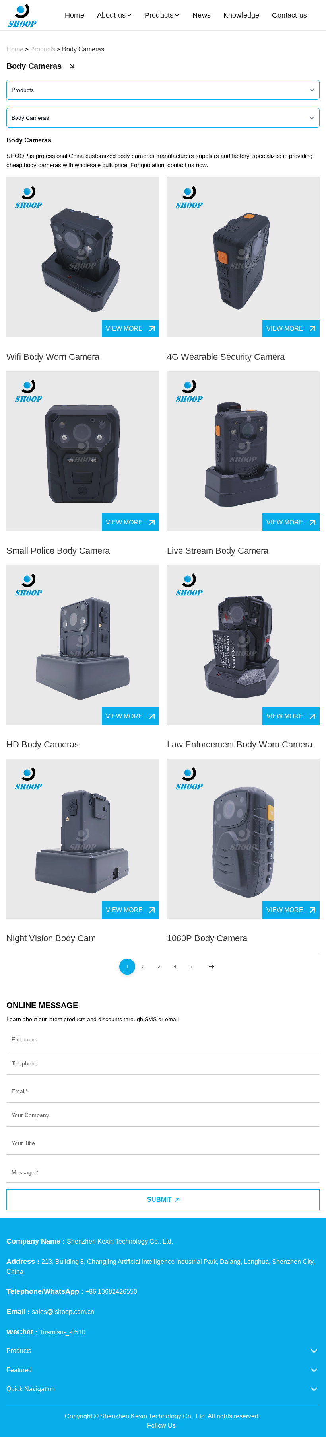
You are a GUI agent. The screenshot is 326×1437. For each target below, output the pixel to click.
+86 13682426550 (111, 1291)
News (201, 15)
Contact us (289, 15)
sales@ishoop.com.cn (63, 1311)
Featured (19, 1370)
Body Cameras (83, 49)
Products (159, 15)
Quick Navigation (30, 1389)
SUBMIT (159, 1199)
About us (111, 15)
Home (74, 15)
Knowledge (241, 15)
